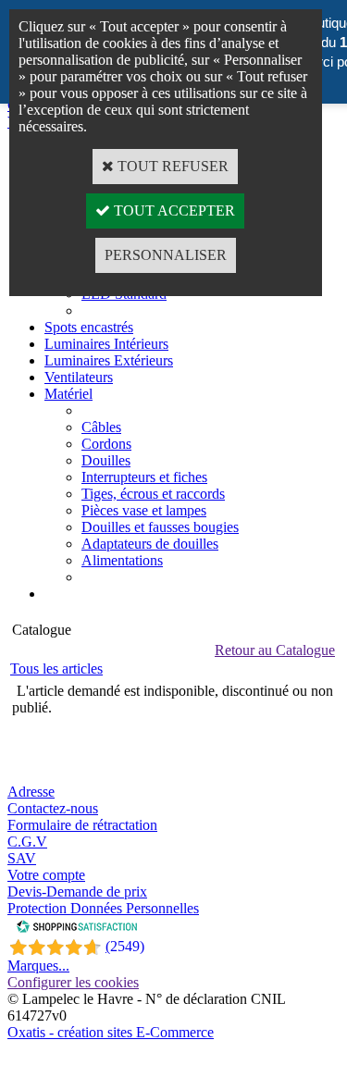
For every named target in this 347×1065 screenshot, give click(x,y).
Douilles (105, 460)
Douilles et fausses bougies (160, 527)
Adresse (31, 791)
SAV (21, 858)
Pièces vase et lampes (143, 510)
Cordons (106, 444)
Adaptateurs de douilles (149, 543)
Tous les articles (56, 668)
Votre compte (46, 875)
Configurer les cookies (73, 982)
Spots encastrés (88, 327)
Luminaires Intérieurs (106, 344)
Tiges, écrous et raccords (153, 494)
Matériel (68, 394)
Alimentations (122, 560)
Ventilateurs (78, 377)
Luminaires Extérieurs (108, 360)
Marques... (38, 965)
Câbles (101, 427)
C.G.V (27, 841)
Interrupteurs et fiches (144, 477)
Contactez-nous (52, 808)
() (124, 946)
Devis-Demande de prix (77, 891)
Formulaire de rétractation (82, 825)
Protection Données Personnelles (103, 908)
